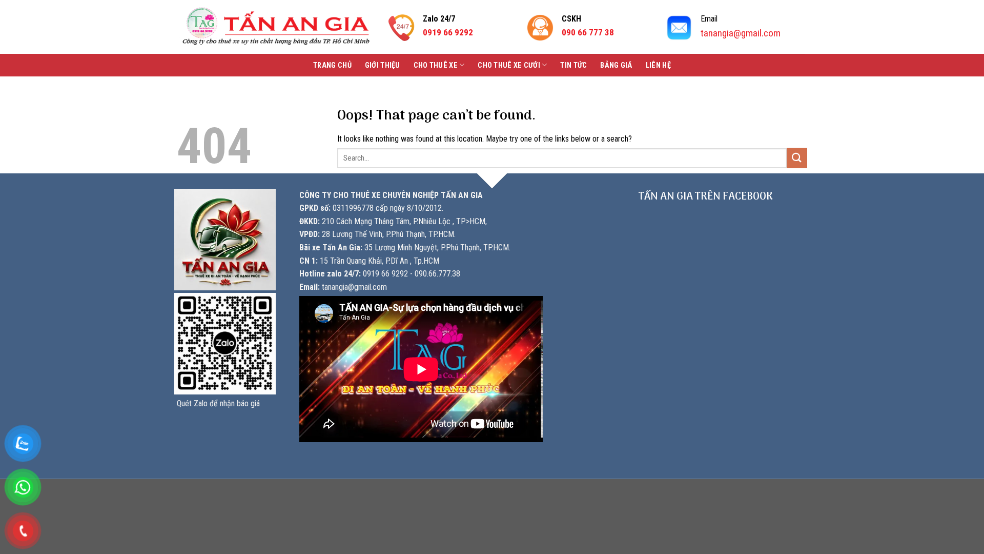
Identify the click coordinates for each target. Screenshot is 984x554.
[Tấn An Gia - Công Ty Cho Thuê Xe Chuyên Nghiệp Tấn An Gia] (276, 27)
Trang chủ (332, 65)
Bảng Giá (616, 65)
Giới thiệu (382, 65)
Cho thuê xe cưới (509, 65)
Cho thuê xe (436, 65)
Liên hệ (658, 65)
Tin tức (573, 65)
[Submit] (797, 158)
